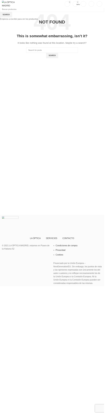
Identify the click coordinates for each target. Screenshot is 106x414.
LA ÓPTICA (35, 238)
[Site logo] (11, 4)
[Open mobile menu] (99, 3)
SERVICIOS (51, 238)
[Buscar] (91, 3)
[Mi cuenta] (83, 3)
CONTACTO (68, 238)
